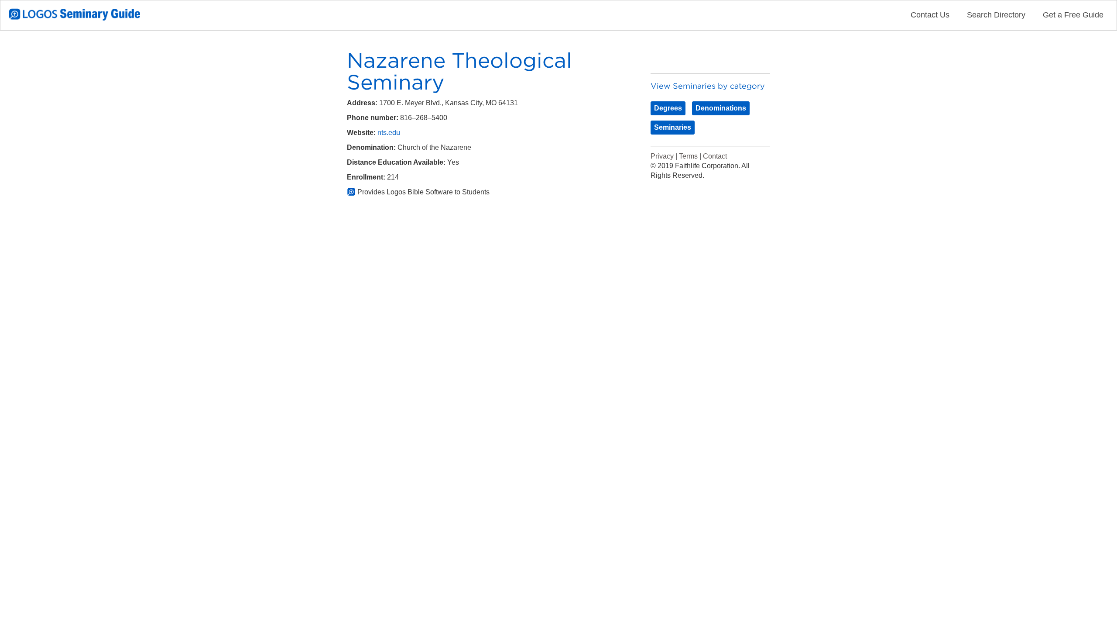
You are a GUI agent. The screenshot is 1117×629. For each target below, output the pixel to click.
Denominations (721, 108)
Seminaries (672, 127)
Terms (688, 156)
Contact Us (930, 14)
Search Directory (996, 14)
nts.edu (388, 132)
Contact (715, 156)
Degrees (668, 108)
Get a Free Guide (1073, 14)
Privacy (662, 156)
